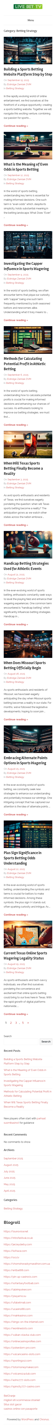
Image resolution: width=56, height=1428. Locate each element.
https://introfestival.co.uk (18, 1237)
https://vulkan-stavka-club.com (22, 1334)
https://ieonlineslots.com (18, 1328)
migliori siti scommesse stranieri (22, 1400)
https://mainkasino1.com (18, 1315)
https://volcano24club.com (20, 1373)
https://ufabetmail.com (17, 1302)
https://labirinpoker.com (17, 1289)
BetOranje (9, 1395)
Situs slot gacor (13, 1404)
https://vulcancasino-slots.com (22, 1354)
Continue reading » (16, 125)
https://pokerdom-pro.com (19, 1347)
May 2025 (9, 1184)
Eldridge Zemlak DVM (19, 84)
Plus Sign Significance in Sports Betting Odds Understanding (22, 858)
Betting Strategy (15, 88)
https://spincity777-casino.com (22, 1386)
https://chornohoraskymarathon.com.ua (27, 1263)
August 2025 (11, 1165)
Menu (31, 20)
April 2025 (9, 1190)
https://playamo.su (15, 1296)
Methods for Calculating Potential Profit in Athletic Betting (25, 363)
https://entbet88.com (16, 1270)
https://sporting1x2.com (18, 1360)
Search (8, 1036)
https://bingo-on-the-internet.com (24, 1321)
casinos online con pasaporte (20, 1408)
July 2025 (9, 1171)
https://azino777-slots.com (19, 1380)
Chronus (44, 1419)
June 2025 (9, 1177)
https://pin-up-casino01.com (20, 1276)
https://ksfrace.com (15, 1250)
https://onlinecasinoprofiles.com (22, 1341)
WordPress (27, 1419)
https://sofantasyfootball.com (21, 1283)
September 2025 (13, 1158)
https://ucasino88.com (17, 1309)
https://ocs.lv (11, 1257)
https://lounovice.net (16, 1231)
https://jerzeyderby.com (18, 1244)
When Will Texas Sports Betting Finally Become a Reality (23, 468)
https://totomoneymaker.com (21, 1367)
